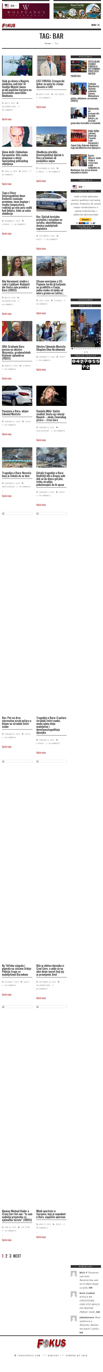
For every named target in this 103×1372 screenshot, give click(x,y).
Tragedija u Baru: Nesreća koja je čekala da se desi (16, 474)
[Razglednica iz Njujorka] (86, 328)
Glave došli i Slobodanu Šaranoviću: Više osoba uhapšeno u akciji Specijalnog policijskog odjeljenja (15, 158)
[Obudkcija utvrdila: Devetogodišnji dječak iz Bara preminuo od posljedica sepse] (51, 137)
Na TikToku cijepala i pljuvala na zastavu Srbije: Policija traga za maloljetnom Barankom (17, 969)
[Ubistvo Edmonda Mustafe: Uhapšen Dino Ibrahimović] (51, 331)
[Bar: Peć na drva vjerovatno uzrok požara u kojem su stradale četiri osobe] (17, 612)
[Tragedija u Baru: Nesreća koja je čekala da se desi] (17, 458)
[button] (25, 11)
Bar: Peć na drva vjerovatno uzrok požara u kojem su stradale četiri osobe (16, 722)
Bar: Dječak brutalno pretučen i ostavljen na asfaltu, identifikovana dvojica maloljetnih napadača (49, 222)
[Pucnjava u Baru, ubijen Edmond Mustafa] (17, 396)
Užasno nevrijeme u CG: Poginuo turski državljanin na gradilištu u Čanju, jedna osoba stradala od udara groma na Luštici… (51, 287)
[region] (25, 11)
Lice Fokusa (59, 94)
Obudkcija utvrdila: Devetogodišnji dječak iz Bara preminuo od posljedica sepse (50, 156)
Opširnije (7, 119)
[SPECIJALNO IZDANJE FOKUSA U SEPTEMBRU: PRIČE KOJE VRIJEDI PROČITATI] (79, 67)
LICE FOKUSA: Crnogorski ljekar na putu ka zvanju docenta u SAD (50, 84)
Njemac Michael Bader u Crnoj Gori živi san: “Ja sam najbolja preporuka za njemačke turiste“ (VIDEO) (17, 1215)
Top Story (25, 1227)
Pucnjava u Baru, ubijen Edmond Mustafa (15, 412)
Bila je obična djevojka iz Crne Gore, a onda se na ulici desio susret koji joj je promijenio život (50, 969)
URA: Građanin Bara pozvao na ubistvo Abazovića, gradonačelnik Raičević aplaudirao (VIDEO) (16, 352)
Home (48, 43)
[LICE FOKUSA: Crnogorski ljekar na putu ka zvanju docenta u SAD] (51, 66)
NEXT (17, 1256)
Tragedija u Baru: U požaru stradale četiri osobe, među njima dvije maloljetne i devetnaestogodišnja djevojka (51, 725)
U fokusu (40, 172)
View (90, 1287)
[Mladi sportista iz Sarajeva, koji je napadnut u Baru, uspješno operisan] (51, 1106)
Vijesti (25, 171)
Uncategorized (8, 486)
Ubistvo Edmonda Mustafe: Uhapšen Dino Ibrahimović (51, 347)
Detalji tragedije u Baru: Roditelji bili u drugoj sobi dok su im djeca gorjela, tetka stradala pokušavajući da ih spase (50, 479)
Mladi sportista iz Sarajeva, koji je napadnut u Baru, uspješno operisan (51, 1214)
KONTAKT (53, 1355)
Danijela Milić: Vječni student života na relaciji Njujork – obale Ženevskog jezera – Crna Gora (51, 415)
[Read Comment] (74, 1274)
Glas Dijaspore (42, 431)
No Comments (7, 110)
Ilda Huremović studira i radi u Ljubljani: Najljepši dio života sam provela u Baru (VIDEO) (16, 285)
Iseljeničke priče (9, 106)
